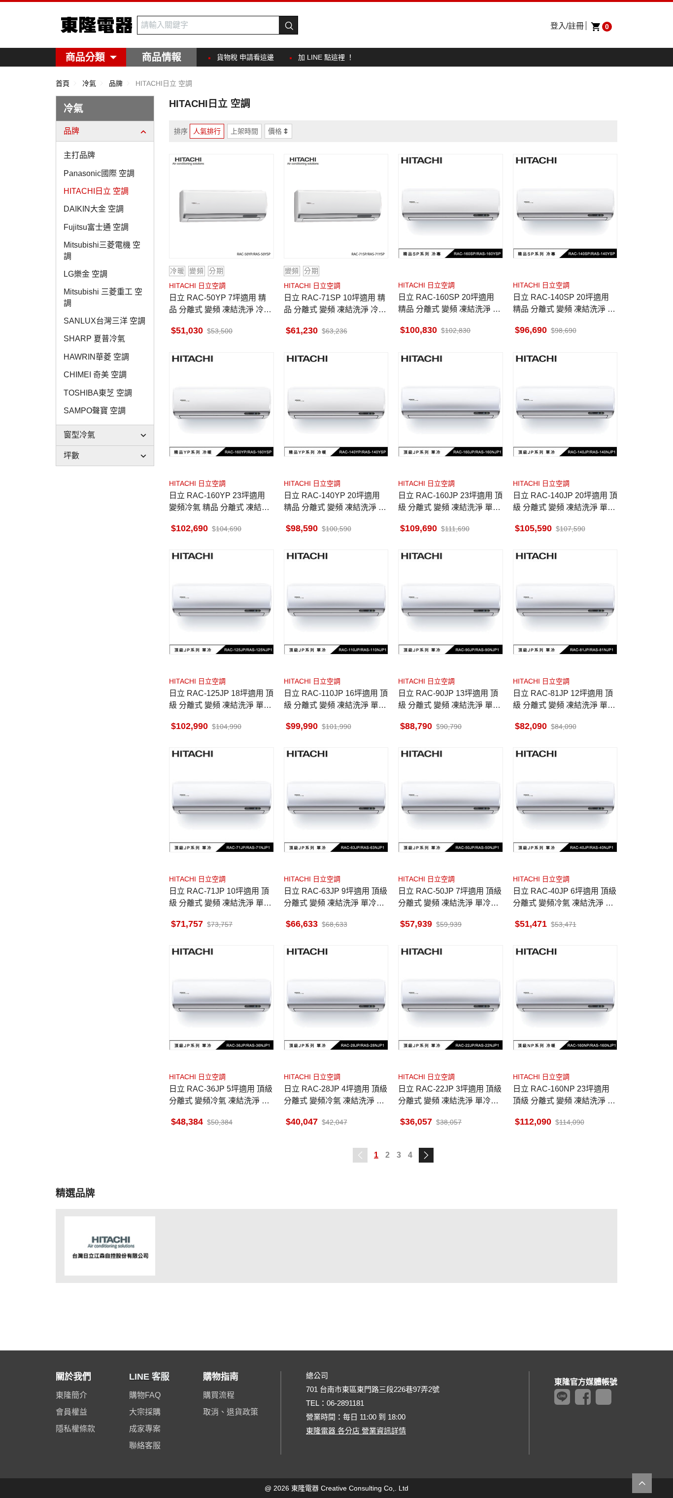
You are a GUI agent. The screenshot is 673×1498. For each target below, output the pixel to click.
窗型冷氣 (79, 435)
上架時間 (244, 131)
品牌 (71, 131)
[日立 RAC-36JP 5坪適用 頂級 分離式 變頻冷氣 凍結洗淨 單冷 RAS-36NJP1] (221, 998)
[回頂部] (642, 1483)
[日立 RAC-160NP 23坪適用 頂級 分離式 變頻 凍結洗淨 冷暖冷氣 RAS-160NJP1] (565, 998)
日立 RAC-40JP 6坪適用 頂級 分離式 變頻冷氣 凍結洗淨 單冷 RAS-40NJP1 (564, 898)
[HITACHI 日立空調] (110, 1245)
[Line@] (562, 1397)
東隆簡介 (71, 1395)
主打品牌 (79, 155)
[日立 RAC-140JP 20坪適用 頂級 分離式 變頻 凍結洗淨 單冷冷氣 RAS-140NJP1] (565, 405)
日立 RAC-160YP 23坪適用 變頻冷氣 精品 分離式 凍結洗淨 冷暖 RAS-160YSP (219, 502)
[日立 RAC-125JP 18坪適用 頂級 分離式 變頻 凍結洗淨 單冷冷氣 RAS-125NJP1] (221, 602)
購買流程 (219, 1395)
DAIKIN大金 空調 (94, 209)
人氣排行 (207, 131)
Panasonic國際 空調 (99, 173)
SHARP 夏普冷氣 (94, 338)
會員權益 (71, 1412)
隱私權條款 (75, 1429)
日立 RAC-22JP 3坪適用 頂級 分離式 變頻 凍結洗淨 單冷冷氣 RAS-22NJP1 (450, 1096)
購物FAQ (145, 1395)
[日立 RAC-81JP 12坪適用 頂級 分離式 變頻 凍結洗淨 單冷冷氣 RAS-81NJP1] (565, 602)
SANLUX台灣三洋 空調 (104, 321)
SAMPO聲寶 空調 (95, 410)
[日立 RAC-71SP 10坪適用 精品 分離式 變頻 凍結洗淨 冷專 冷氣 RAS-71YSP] (336, 206)
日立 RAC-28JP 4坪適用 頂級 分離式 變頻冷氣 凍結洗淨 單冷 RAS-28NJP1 (335, 1096)
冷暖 (177, 271)
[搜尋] (288, 25)
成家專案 (145, 1429)
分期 (216, 271)
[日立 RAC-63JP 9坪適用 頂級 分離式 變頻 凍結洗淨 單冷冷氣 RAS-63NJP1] (336, 800)
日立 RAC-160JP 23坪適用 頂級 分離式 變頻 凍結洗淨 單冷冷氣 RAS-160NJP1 (450, 502)
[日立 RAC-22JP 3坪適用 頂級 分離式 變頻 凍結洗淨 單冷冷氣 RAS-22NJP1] (451, 998)
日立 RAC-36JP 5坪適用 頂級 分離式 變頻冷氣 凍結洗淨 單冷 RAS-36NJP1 (220, 1096)
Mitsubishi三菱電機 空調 (102, 250)
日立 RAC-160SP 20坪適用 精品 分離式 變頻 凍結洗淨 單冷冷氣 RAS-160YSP (449, 304)
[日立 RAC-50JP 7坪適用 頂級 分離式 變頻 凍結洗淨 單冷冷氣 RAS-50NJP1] (451, 800)
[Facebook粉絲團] (583, 1397)
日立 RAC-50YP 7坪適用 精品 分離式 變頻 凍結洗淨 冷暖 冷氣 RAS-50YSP (220, 304)
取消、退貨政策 (230, 1412)
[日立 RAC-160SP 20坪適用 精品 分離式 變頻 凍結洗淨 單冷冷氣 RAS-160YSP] (451, 206)
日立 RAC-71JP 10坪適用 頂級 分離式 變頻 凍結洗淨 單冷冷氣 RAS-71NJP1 (220, 898)
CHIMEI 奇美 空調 (95, 374)
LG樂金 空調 (85, 274)
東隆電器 (96, 25)
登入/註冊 (567, 26)
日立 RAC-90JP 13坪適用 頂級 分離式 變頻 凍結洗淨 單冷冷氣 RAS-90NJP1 (449, 700)
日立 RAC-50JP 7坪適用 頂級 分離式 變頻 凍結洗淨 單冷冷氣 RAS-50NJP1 (450, 898)
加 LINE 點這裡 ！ (326, 57)
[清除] (273, 25)
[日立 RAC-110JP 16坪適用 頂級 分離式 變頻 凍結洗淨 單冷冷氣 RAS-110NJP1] (336, 602)
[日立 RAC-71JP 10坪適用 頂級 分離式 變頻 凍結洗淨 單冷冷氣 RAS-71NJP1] (221, 800)
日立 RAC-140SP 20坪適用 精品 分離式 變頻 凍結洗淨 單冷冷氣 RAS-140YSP (564, 304)
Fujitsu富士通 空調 (96, 227)
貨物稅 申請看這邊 (245, 57)
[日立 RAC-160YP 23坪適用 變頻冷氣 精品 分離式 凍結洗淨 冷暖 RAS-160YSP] (221, 405)
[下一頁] (426, 1155)
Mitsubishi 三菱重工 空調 (103, 297)
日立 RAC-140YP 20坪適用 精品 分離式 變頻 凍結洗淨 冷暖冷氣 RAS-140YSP (335, 502)
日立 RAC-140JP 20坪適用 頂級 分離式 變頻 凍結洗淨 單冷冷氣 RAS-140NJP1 (565, 502)
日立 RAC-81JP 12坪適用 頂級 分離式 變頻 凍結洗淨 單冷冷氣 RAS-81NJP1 (564, 700)
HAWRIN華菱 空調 (96, 357)
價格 (275, 131)
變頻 (196, 271)
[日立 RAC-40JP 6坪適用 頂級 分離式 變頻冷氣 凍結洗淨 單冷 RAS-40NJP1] (565, 800)
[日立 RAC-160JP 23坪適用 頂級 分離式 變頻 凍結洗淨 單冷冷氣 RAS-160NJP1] (451, 405)
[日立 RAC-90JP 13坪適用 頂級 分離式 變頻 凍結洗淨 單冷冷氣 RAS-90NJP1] (451, 602)
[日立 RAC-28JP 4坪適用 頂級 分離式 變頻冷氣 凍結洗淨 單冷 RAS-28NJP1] (336, 998)
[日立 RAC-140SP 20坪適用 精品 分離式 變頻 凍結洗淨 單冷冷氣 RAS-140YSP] (565, 206)
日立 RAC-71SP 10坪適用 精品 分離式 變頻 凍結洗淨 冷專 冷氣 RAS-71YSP (335, 304)
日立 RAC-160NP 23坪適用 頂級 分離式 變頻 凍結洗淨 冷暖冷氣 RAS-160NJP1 (564, 1096)
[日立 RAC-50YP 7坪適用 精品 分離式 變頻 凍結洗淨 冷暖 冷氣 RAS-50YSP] (221, 206)
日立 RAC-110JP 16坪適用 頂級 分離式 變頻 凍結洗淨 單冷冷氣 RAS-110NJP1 (336, 700)
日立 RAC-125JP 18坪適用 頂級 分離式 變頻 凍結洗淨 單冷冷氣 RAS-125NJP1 (221, 700)
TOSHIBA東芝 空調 (98, 393)
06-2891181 (345, 1403)
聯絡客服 (145, 1445)
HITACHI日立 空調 (96, 191)
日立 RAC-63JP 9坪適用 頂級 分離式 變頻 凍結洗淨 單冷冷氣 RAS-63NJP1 (335, 898)
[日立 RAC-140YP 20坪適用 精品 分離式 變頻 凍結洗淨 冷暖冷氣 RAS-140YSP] (336, 405)
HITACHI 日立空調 (197, 286)
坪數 (71, 455)
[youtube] (603, 1397)
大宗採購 (145, 1412)
